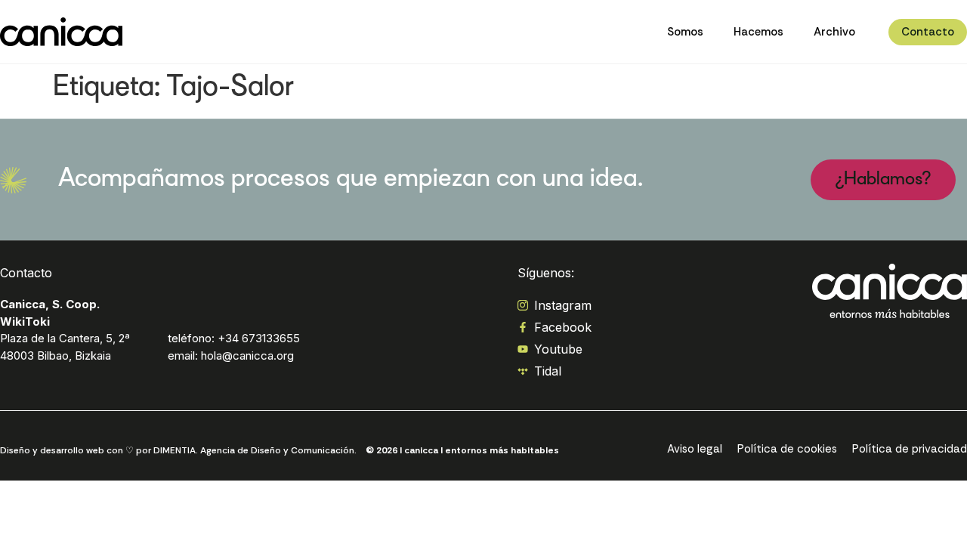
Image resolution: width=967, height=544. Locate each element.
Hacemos (758, 31)
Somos (685, 31)
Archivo (834, 31)
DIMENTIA (174, 450)
